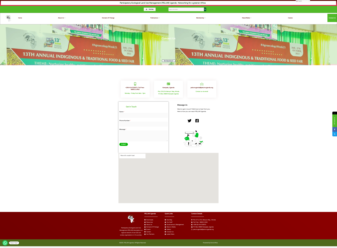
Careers (290, 18)
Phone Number (125, 120)
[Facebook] (334, 129)
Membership (200, 18)
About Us (61, 18)
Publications (154, 18)
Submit (123, 144)
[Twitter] (334, 134)
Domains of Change (108, 18)
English (300, 1)
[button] (5, 243)
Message (122, 129)
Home (20, 18)
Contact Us (332, 18)
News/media (246, 18)
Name (121, 112)
